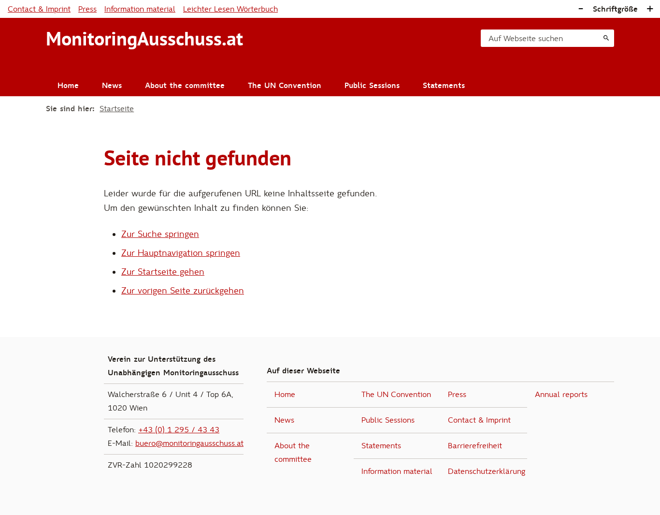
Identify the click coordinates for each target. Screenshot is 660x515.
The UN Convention (284, 85)
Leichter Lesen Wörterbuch (230, 9)
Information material (139, 9)
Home (68, 85)
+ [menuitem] (650, 8)
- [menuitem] (581, 8)
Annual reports (561, 394)
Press (87, 9)
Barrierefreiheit (475, 446)
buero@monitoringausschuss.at (189, 443)
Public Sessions (372, 85)
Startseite (117, 109)
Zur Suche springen (160, 234)
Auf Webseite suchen (525, 39)
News (112, 85)
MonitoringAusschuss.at (144, 38)
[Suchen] (606, 38)
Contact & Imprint (39, 9)
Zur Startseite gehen (162, 272)
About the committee (185, 85)
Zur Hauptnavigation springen (180, 253)
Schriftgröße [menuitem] (615, 9)
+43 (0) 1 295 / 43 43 (178, 430)
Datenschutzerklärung (486, 471)
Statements (444, 85)
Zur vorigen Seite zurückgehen (182, 290)
